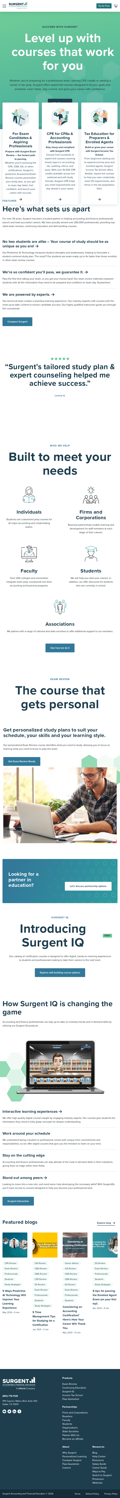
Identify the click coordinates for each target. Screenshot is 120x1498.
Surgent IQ (68, 1391)
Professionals (11, 1274)
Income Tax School (72, 1395)
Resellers (67, 1416)
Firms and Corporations (75, 1412)
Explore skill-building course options (60, 972)
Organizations (70, 1427)
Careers (66, 1467)
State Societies (70, 1431)
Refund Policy (92, 1493)
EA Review (40, 1284)
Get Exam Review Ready (21, 761)
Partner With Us (70, 1435)
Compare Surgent (17, 321)
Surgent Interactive (18, 1201)
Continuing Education (74, 1387)
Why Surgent (69, 1452)
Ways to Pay (98, 1471)
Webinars (97, 1482)
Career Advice (72, 1263)
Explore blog (104, 1223)
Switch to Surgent (102, 1475)
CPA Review (10, 1263)
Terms (77, 1493)
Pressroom (98, 1478)
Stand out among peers (23, 1178)
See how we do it (60, 648)
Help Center (99, 1456)
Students (9, 1279)
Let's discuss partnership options (88, 886)
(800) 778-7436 (10, 1396)
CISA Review (41, 1268)
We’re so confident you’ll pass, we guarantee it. (43, 272)
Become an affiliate (72, 1439)
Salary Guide (99, 1463)
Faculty (66, 1420)
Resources (98, 1460)
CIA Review (40, 1263)
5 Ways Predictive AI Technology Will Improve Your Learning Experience (14, 1299)
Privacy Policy (111, 1493)
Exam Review (11, 1268)
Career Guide (99, 1467)
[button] (4, 6)
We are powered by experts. (26, 294)
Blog (94, 1452)
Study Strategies (12, 1284)
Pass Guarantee (70, 1398)
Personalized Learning (74, 1456)
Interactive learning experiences (30, 1111)
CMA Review (41, 1274)
